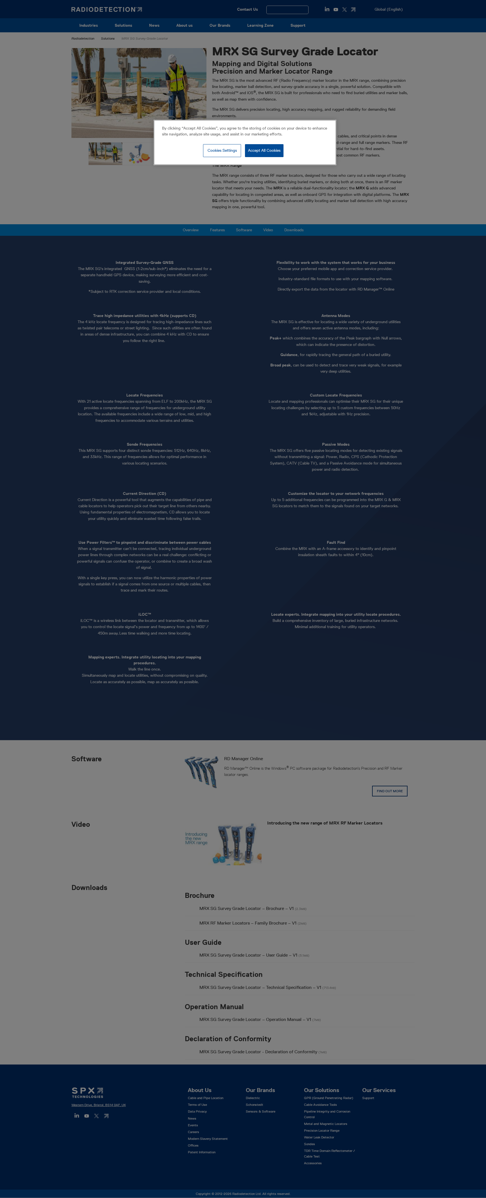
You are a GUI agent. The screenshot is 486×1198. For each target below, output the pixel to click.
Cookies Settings (222, 150)
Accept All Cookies (264, 150)
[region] (245, 142)
